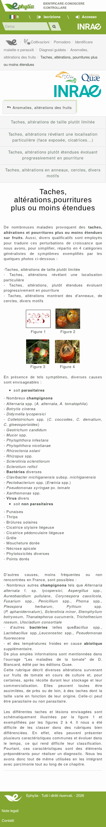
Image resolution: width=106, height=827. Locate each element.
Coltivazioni (40, 41)
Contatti (8, 820)
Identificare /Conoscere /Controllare (64, 5)
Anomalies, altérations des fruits (42, 107)
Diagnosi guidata (52, 49)
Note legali (10, 810)
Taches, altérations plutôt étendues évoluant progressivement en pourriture (53, 155)
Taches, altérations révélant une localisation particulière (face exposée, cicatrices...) (53, 137)
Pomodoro (62, 41)
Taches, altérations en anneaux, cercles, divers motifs (53, 173)
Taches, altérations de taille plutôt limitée (53, 122)
